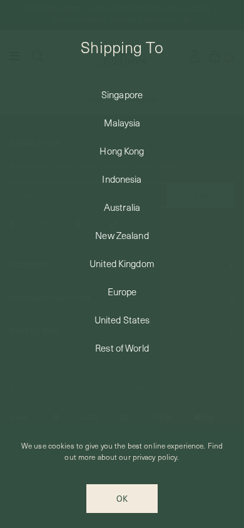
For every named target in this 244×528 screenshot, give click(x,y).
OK (122, 498)
